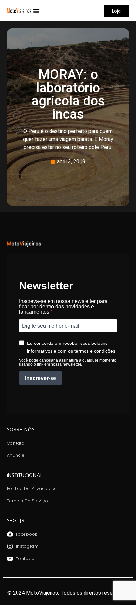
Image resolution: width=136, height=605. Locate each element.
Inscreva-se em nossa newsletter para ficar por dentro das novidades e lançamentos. (63, 307)
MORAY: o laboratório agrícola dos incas (68, 94)
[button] (36, 11)
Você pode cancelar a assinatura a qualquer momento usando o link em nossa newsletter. (67, 362)
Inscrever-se (40, 378)
